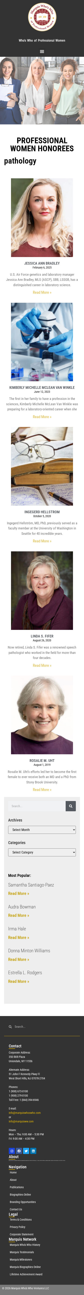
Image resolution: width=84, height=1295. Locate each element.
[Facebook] (19, 1151)
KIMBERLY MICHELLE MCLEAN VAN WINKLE (42, 387)
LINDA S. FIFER (42, 636)
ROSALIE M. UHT (42, 760)
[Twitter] (26, 1151)
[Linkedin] (33, 1151)
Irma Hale (17, 929)
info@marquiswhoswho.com (25, 1112)
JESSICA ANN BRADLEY (42, 263)
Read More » (42, 292)
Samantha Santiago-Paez (31, 885)
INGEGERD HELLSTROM (42, 512)
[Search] (71, 806)
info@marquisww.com (21, 1121)
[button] (42, 51)
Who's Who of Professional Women (42, 40)
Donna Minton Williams (29, 951)
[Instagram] (12, 1151)
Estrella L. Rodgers (25, 972)
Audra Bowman (22, 907)
